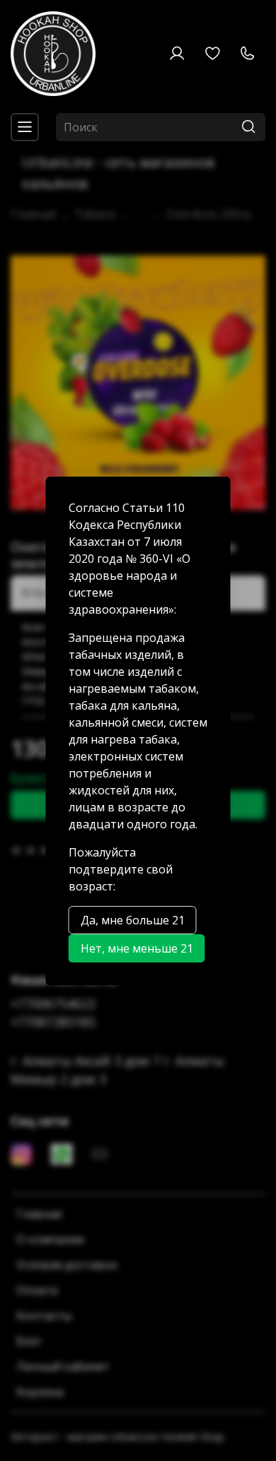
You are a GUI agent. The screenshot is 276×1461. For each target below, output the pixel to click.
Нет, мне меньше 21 (137, 948)
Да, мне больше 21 (133, 920)
